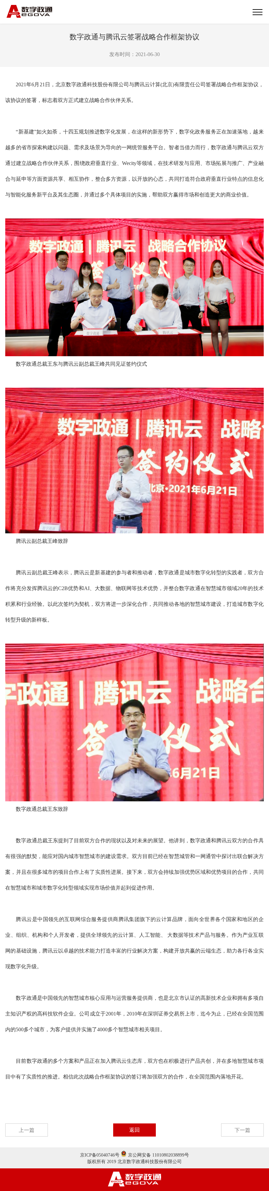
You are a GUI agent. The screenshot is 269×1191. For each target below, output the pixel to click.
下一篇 (242, 1130)
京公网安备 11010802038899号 (158, 1155)
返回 (134, 1130)
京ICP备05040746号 (99, 1155)
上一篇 (26, 1130)
